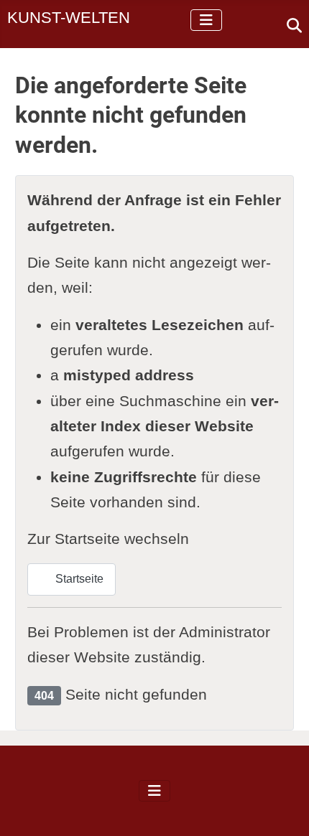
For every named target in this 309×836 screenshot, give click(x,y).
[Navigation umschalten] (206, 20)
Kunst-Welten (68, 18)
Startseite (77, 579)
